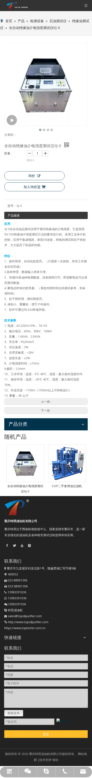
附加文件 (14, 713)
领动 (55, 760)
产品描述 (14, 215)
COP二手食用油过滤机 (67, 486)
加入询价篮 (32, 186)
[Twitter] (14, 545)
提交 (46, 734)
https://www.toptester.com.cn (24, 628)
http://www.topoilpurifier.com (28, 622)
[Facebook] (7, 545)
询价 (31, 175)
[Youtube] (22, 545)
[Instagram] (29, 545)
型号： (11, 206)
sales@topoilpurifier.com (25, 616)
